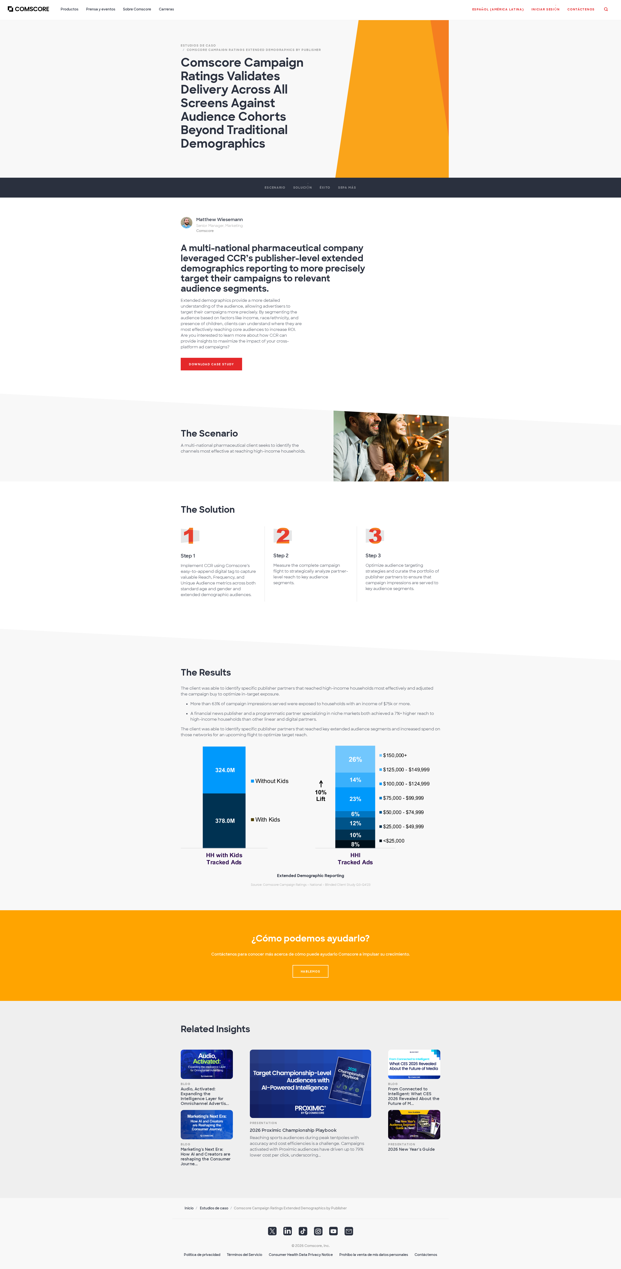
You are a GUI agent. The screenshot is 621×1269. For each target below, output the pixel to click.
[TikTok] (303, 1233)
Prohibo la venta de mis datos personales (373, 1255)
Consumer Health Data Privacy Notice (301, 1255)
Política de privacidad (202, 1255)
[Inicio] (28, 12)
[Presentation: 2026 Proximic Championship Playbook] (310, 1084)
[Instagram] (318, 1233)
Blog (186, 1084)
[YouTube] (333, 1233)
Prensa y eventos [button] (100, 9)
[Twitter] (272, 1233)
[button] (498, 11)
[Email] (348, 1233)
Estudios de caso (214, 1208)
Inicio (189, 1208)
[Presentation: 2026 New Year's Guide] (414, 1124)
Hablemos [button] (310, 972)
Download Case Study (211, 364)
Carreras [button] (166, 9)
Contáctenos (426, 1255)
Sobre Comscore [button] (137, 9)
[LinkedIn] (287, 1233)
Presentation (263, 1123)
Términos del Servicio (244, 1255)
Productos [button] (69, 9)
